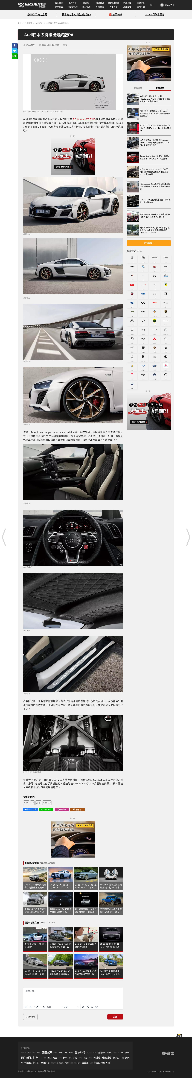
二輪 (122, 1058)
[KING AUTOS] (32, 5)
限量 (127, 1052)
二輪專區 (141, 3)
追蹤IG (63, 809)
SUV (61, 1052)
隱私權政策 (32, 1071)
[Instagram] (168, 1053)
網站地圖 (42, 1071)
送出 (115, 1017)
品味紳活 (127, 7)
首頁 (19, 23)
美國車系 (60, 1063)
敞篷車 (23, 1053)
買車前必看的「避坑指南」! (76, 14)
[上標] (83, 1007)
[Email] (172, 1053)
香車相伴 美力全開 (37, 14)
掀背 (91, 1063)
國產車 (89, 1053)
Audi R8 (47, 803)
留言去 (79, 810)
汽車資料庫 (73, 7)
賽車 (34, 1053)
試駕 (94, 1053)
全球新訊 (39, 23)
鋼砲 (127, 1058)
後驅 (80, 1058)
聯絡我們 (21, 1071)
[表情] (96, 1007)
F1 (41, 1058)
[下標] (87, 1007)
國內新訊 (86, 7)
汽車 (60, 1058)
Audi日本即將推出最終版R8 (57, 23)
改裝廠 (36, 1063)
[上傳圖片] (26, 1007)
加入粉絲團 (31, 809)
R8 (32, 803)
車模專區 (73, 3)
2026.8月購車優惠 (154, 14)
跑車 (38, 803)
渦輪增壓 (116, 1053)
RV (66, 1052)
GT (79, 1063)
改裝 (55, 1053)
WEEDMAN (30, 45)
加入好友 (47, 809)
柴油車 (97, 1063)
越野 (55, 1058)
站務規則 (51, 1071)
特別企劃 (141, 7)
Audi (26, 803)
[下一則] (188, 537)
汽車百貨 (105, 1063)
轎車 (70, 1058)
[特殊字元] (92, 1007)
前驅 (75, 1058)
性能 (35, 1057)
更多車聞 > (149, 243)
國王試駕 (47, 1052)
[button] (31, 1007)
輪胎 (29, 1053)
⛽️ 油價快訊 (115, 14)
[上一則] (4, 537)
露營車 (85, 1063)
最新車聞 (59, 3)
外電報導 (100, 7)
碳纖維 (96, 1057)
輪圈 (38, 1053)
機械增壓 (102, 1052)
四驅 (85, 1058)
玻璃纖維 (106, 1057)
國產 (44, 1058)
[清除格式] (43, 1007)
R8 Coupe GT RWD (84, 119)
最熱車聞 (160, 88)
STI (122, 1052)
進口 (50, 1058)
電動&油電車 (113, 3)
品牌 (90, 1058)
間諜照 (86, 3)
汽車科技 (127, 3)
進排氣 (116, 1058)
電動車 (53, 1063)
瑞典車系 (73, 1063)
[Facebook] (164, 1053)
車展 (109, 1052)
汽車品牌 (113, 7)
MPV (71, 1052)
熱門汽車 (59, 7)
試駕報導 (100, 3)
